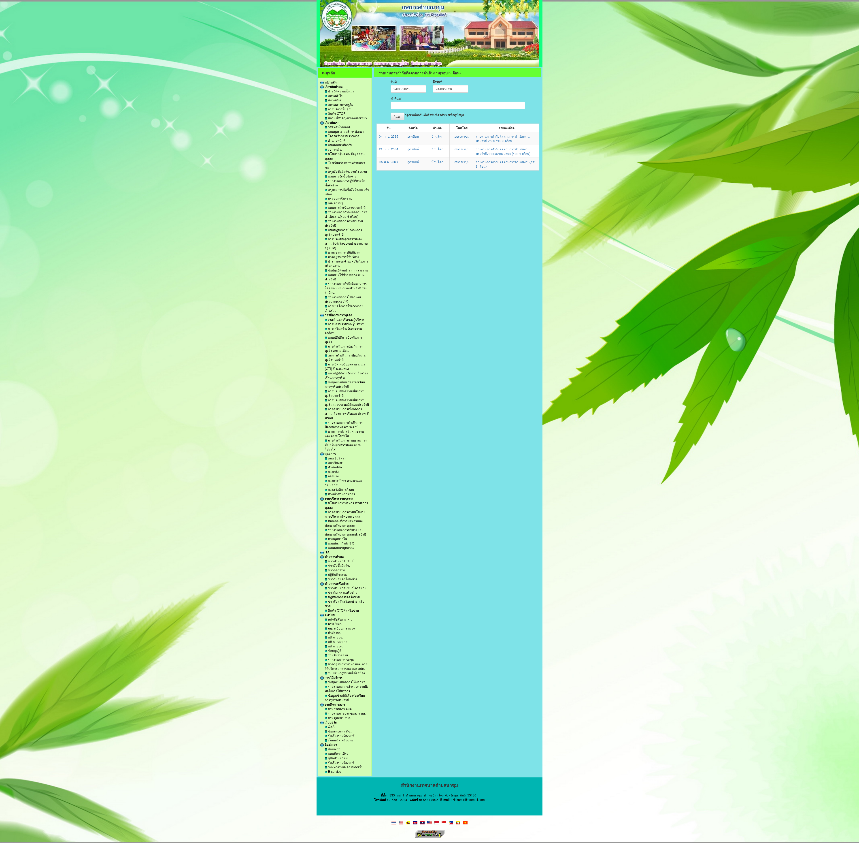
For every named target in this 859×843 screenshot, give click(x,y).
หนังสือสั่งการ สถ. (339, 619)
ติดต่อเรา (330, 744)
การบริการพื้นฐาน (340, 109)
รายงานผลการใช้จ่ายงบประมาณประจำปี (343, 299)
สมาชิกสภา (335, 462)
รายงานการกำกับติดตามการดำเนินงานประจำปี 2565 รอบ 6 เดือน (503, 138)
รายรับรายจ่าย (337, 655)
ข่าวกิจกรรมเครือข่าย (342, 592)
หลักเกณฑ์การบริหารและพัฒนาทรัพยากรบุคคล (344, 523)
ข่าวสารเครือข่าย (336, 583)
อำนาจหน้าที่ (336, 140)
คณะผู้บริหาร (336, 458)
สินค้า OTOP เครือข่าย (343, 610)
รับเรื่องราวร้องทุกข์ (341, 735)
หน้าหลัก (330, 82)
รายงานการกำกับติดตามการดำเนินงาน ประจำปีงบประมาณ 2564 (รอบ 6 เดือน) (503, 151)
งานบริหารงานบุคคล (338, 498)
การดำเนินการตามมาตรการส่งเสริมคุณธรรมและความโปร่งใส (346, 444)
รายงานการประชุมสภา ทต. (346, 713)
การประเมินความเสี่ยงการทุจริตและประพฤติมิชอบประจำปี (347, 402)
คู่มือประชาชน (337, 758)
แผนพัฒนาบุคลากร (340, 547)
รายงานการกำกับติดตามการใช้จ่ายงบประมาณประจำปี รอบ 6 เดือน (346, 288)
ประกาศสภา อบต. (340, 708)
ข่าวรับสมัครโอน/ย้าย (342, 579)
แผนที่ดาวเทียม (338, 753)
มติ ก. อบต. (335, 646)
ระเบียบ (329, 615)
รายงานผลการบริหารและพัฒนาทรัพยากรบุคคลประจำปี (345, 531)
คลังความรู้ (335, 203)
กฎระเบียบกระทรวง (341, 628)
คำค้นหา (396, 98)
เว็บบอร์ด (330, 722)
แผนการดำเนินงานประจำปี (346, 207)
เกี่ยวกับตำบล (333, 86)
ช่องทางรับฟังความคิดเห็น (345, 767)
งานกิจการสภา (334, 704)
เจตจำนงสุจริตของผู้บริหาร (346, 319)
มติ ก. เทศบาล (337, 641)
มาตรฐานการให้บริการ (343, 256)
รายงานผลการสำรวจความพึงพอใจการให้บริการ (346, 688)
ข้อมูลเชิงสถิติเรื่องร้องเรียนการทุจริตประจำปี (345, 384)
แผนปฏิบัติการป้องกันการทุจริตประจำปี (343, 232)
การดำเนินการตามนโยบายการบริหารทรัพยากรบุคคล (345, 514)
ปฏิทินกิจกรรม (337, 574)
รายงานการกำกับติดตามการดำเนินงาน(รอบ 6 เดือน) (346, 214)
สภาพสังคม (335, 100)
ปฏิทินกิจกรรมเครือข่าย (343, 597)
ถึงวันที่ (437, 81)
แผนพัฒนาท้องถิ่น (339, 145)
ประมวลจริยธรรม (339, 198)
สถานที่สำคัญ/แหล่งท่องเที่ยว (347, 118)
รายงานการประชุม (340, 659)
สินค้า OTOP (336, 113)
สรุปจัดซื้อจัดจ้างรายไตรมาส (347, 171)
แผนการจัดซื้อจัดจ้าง (341, 176)
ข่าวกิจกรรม (336, 570)
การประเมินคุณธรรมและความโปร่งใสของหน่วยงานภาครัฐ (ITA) (346, 243)
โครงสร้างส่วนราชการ (343, 136)
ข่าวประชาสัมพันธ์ (340, 561)
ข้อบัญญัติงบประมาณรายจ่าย (347, 270)
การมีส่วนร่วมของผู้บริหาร (345, 324)
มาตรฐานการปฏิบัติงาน (343, 252)
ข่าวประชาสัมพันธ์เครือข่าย (346, 588)
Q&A (330, 726)
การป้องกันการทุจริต (338, 315)
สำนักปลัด (334, 467)
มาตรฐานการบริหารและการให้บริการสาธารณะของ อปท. (346, 666)
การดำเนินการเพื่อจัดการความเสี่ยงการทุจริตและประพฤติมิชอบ (347, 413)
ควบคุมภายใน (337, 538)
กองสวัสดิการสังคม (340, 489)
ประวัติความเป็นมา (340, 91)
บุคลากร (330, 453)
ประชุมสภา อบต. (339, 717)
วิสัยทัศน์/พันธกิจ (339, 127)
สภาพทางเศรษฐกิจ (340, 104)
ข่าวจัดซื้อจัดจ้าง (339, 565)
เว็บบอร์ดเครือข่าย (340, 740)
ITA (327, 552)
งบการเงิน (334, 149)
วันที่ (394, 81)
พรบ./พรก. (334, 623)
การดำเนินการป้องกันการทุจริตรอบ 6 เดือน (344, 348)
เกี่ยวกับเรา (332, 122)
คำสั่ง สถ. (334, 632)
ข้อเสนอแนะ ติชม (339, 731)
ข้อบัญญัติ (334, 650)
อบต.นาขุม (461, 136)
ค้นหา (397, 116)
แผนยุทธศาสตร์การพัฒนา (345, 131)
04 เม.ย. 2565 (388, 136)
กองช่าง (333, 476)
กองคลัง (333, 471)
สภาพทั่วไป (335, 95)
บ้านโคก (437, 136)
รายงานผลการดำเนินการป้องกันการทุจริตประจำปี (344, 424)
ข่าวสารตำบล (334, 556)
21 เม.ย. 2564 (388, 149)
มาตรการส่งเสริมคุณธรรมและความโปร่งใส (344, 433)
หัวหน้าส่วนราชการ (341, 494)
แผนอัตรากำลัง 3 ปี (340, 543)
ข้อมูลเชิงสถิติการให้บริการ (346, 682)
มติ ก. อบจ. (335, 637)
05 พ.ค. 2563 (388, 162)
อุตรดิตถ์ (413, 136)
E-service (334, 771)
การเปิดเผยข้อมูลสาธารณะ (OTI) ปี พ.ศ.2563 (345, 366)
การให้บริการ (333, 677)
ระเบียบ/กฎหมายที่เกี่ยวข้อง (346, 673)
